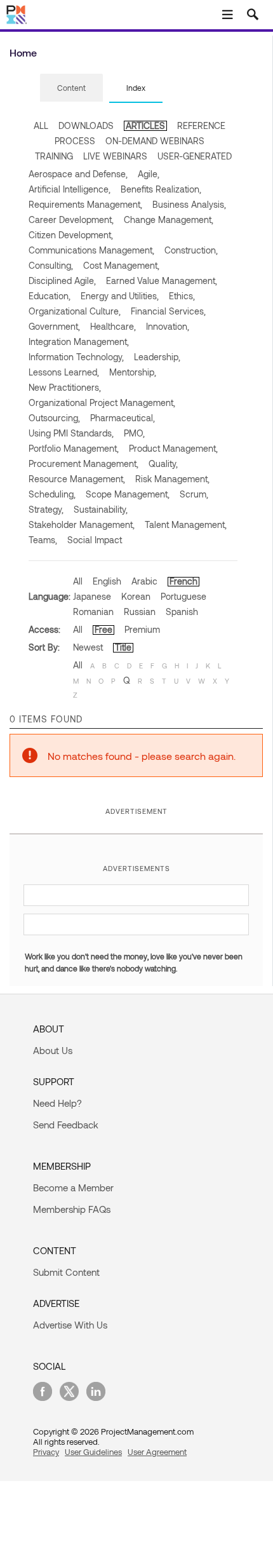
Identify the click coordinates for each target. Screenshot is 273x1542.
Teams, (43, 539)
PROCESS (75, 140)
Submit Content (66, 1272)
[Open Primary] (227, 14)
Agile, (148, 173)
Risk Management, (172, 478)
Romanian (93, 611)
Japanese (92, 596)
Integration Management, (79, 341)
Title (123, 647)
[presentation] (71, 88)
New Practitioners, (65, 387)
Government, (54, 326)
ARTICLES (145, 125)
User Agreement (157, 1452)
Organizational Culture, (75, 311)
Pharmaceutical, (122, 417)
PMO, (134, 433)
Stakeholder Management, (82, 524)
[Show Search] (253, 14)
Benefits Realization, (161, 189)
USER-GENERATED (194, 156)
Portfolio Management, (74, 448)
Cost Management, (121, 265)
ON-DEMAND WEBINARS (154, 140)
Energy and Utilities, (120, 295)
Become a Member (73, 1187)
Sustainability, (101, 509)
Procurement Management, (83, 463)
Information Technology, (76, 356)
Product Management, (173, 448)
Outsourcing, (54, 417)
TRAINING (54, 156)
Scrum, (194, 494)
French (183, 581)
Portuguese (183, 596)
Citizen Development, (71, 234)
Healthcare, (113, 326)
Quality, (163, 463)
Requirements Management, (85, 204)
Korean (135, 596)
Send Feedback (65, 1124)
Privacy (46, 1452)
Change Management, (168, 219)
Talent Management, (186, 524)
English (107, 581)
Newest (88, 647)
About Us (52, 1050)
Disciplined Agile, (62, 280)
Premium (142, 629)
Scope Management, (128, 494)
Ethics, (182, 295)
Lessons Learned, (64, 372)
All (78, 581)
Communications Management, (91, 250)
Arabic (144, 581)
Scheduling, (52, 494)
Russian (140, 611)
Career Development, (71, 219)
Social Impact (94, 539)
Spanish (182, 611)
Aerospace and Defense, (78, 173)
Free (103, 629)
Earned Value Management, (161, 280)
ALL (41, 125)
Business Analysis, (189, 204)
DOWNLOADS (86, 125)
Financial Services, (168, 311)
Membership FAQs (71, 1209)
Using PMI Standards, (71, 433)
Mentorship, (132, 372)
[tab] (71, 88)
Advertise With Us (70, 1324)
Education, (49, 295)
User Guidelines (93, 1452)
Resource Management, (77, 478)
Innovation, (167, 326)
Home (23, 52)
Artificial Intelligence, (69, 189)
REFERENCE (201, 125)
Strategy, (46, 509)
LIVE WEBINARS (115, 156)
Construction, (191, 250)
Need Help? (57, 1103)
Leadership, (157, 356)
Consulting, (51, 265)
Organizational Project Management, (102, 402)
